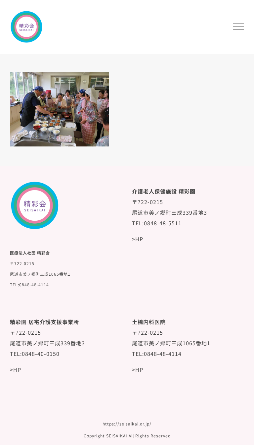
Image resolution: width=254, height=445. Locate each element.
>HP (137, 239)
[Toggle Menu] (238, 27)
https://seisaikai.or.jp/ (127, 423)
